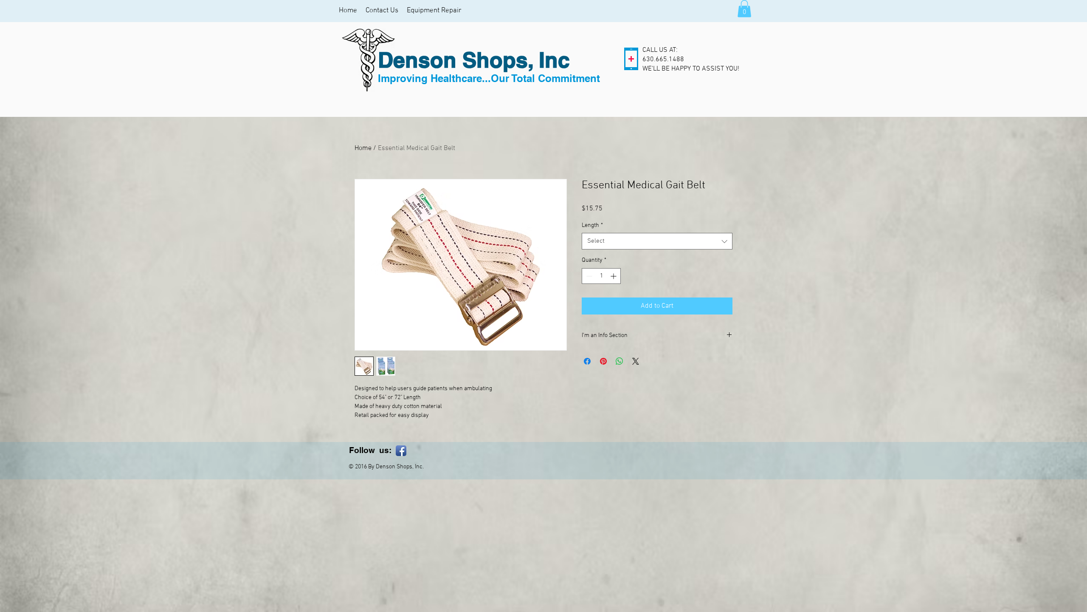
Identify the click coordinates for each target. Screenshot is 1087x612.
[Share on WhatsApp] (619, 361)
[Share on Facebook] (587, 361)
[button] (744, 8)
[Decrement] (588, 276)
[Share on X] (636, 361)
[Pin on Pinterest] (603, 361)
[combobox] (657, 241)
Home (363, 148)
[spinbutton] (601, 276)
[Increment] (614, 276)
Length (592, 225)
